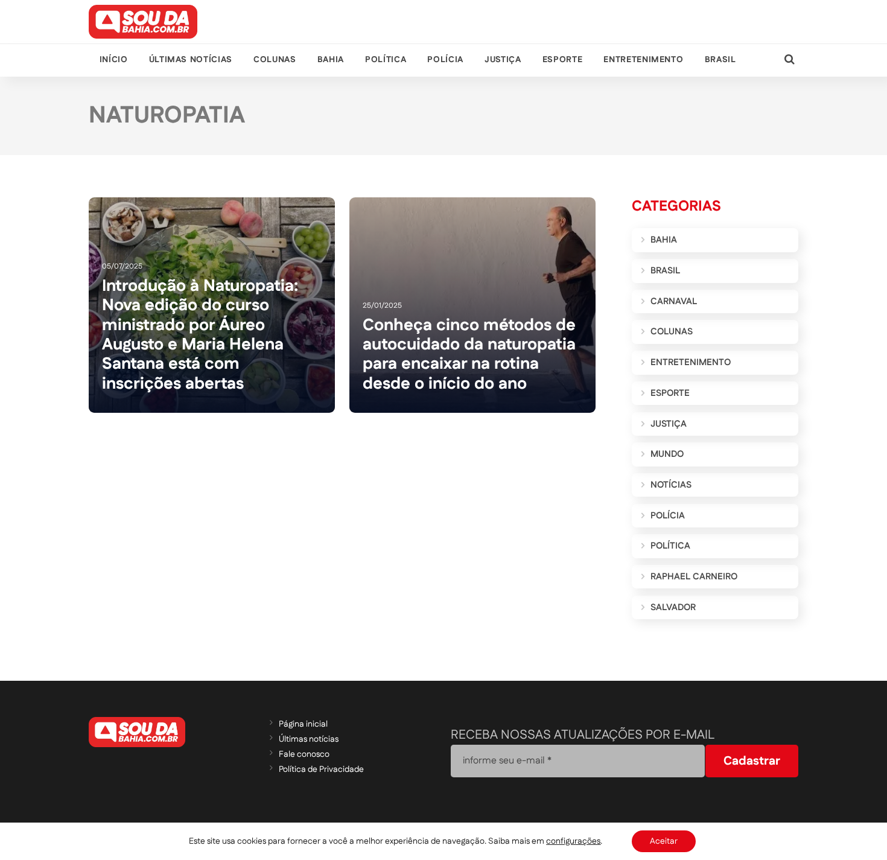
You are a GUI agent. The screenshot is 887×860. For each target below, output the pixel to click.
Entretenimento (643, 60)
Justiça (503, 60)
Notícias (670, 485)
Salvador (673, 607)
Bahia (330, 60)
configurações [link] (573, 841)
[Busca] (789, 60)
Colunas (274, 60)
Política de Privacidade (321, 769)
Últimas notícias (190, 60)
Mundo (667, 454)
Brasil (720, 60)
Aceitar (664, 841)
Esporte (562, 60)
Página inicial (303, 724)
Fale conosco (304, 754)
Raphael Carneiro (693, 576)
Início (114, 60)
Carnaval (673, 301)
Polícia (445, 60)
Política (385, 60)
